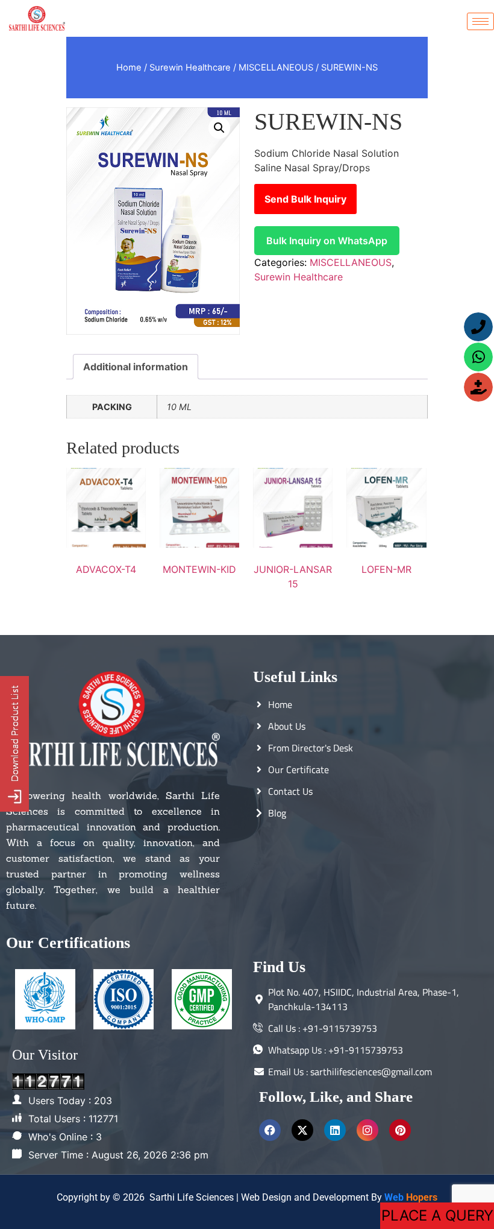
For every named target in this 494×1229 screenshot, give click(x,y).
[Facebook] (270, 1130)
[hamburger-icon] (480, 21)
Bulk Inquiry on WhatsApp (326, 241)
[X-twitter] (302, 1130)
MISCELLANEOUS (276, 67)
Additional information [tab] (135, 367)
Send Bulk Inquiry (305, 199)
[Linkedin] (335, 1130)
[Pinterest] (400, 1130)
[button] (219, 128)
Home (129, 67)
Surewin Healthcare (190, 67)
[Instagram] (367, 1130)
